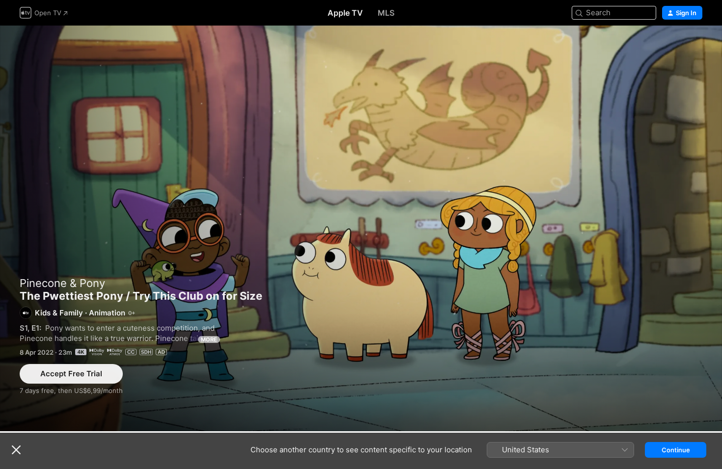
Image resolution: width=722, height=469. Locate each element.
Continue (676, 450)
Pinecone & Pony (62, 283)
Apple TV (345, 13)
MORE (209, 339)
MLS (386, 13)
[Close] (16, 449)
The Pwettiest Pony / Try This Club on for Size (361, 228)
